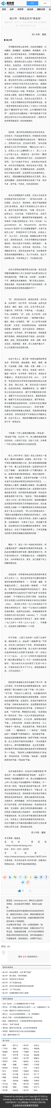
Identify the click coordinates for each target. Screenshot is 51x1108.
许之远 (5, 1084)
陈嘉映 (5, 1052)
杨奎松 (26, 1061)
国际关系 (41, 9)
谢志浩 (15, 1090)
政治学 (30, 9)
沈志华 (5, 1058)
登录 (25, 956)
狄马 (4, 1071)
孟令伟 (26, 1074)
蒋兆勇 (15, 1077)
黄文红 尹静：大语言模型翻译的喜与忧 (17, 1017)
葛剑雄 (15, 1080)
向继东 (15, 1058)
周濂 (4, 1064)
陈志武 (36, 1052)
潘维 (14, 1087)
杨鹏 (14, 1064)
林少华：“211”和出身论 (11, 989)
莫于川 (36, 1087)
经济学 (21, 9)
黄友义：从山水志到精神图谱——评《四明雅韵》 (21, 1014)
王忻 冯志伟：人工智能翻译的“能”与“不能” (18, 1003)
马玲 (25, 1068)
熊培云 (36, 1071)
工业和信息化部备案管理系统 (25, 1105)
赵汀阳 (26, 1058)
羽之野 (5, 1090)
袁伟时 (15, 1071)
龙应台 (36, 1045)
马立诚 (26, 1055)
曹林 (14, 1048)
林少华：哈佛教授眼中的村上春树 (15, 993)
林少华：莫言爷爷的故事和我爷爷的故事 (18, 986)
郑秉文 (26, 1087)
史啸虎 (26, 1071)
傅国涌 (36, 1048)
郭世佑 (15, 1068)
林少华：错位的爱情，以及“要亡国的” (16, 972)
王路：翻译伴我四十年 (11, 1035)
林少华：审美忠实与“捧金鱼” (13, 979)
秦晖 (4, 1045)
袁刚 (14, 1084)
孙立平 (26, 1090)
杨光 (36, 1090)
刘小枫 (15, 1074)
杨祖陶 (36, 1055)
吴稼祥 (36, 1080)
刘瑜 (4, 1080)
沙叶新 (36, 1077)
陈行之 (15, 1045)
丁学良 (5, 1048)
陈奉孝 (5, 1068)
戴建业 (36, 1058)
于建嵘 (26, 1052)
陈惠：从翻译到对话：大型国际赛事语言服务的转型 (22, 1021)
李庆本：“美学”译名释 (10, 1024)
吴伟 (25, 1077)
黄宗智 (15, 1052)
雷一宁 (36, 1074)
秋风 (4, 1074)
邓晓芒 (26, 1064)
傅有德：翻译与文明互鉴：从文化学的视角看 (19, 1028)
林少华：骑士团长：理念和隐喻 (14, 975)
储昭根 (26, 1080)
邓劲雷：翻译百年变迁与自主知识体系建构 (18, 1031)
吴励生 (36, 1084)
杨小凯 (26, 1084)
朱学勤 (5, 1087)
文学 (19, 849)
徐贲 (4, 1055)
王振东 (36, 1068)
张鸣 (14, 1061)
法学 (12, 9)
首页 (4, 9)
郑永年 (26, 1045)
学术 (13, 849)
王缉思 (36, 1064)
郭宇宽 (15, 1055)
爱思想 (8, 3)
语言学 (26, 849)
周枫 (4, 1077)
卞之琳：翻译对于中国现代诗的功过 (16, 1010)
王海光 (36, 1061)
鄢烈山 (26, 1048)
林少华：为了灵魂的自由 (12, 982)
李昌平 (5, 1061)
